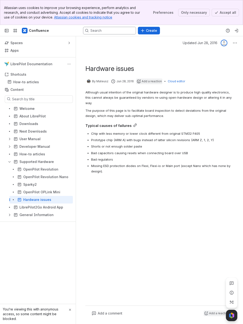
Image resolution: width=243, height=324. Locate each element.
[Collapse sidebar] (6, 30)
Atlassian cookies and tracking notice (83, 17)
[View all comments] (231, 283)
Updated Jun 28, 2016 (200, 43)
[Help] (228, 30)
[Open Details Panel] (231, 292)
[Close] (70, 310)
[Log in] (236, 30)
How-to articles (26, 82)
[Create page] (231, 302)
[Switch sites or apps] (15, 30)
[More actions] (69, 64)
